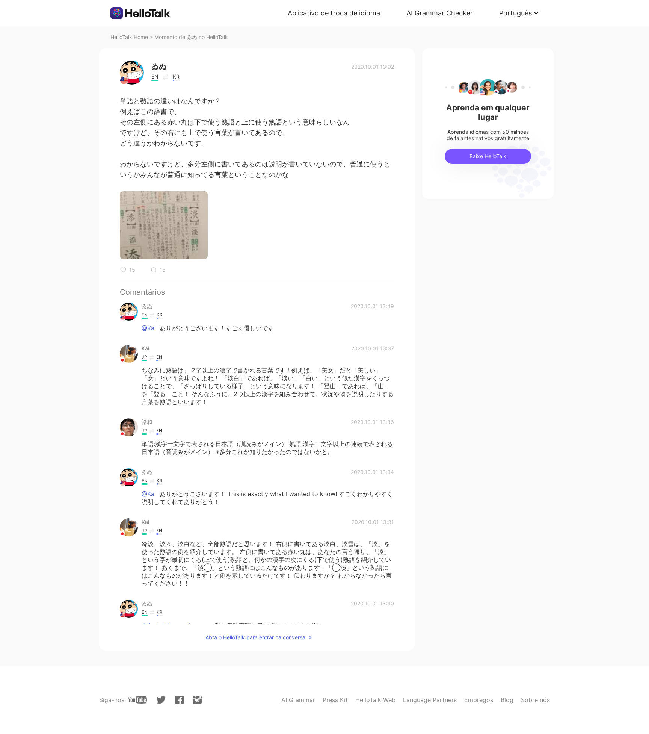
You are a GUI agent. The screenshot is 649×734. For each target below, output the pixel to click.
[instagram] (197, 700)
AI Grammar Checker (439, 13)
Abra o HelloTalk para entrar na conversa (255, 637)
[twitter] (161, 700)
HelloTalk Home (129, 37)
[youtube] (137, 700)
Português (515, 13)
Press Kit (335, 700)
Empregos (478, 700)
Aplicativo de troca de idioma (334, 13)
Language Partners (430, 700)
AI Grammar (298, 700)
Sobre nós (535, 700)
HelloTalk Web (375, 700)
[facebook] (179, 700)
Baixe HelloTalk (487, 156)
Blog (507, 700)
